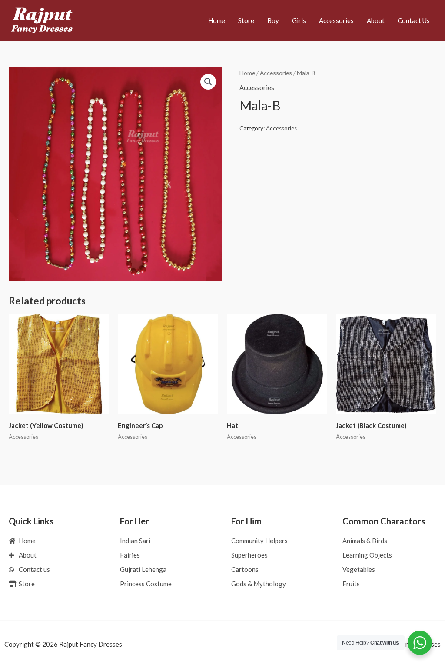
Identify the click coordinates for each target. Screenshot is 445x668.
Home (216, 20)
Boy (273, 20)
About (376, 20)
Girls (299, 20)
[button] (208, 82)
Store (246, 20)
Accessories (336, 20)
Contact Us (414, 20)
